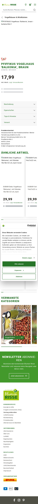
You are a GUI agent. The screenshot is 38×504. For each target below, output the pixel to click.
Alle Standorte (8, 431)
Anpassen (18, 270)
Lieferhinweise (8, 415)
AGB (5, 455)
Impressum (7, 471)
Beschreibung (8, 104)
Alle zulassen (19, 264)
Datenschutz (8, 460)
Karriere (6, 447)
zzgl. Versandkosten (16, 82)
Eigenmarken (8, 439)
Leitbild (6, 436)
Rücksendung (8, 417)
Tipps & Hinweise (10, 116)
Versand (7, 122)
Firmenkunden (8, 420)
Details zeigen (27, 258)
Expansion (7, 444)
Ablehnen (19, 276)
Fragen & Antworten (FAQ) (13, 410)
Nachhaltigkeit (9, 441)
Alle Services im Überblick (12, 423)
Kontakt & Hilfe (9, 407)
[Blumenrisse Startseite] (9, 4)
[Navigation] (35, 4)
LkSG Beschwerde (10, 465)
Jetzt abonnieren (17, 376)
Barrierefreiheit (9, 468)
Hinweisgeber (8, 463)
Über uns (7, 433)
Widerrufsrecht (9, 457)
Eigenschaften (9, 110)
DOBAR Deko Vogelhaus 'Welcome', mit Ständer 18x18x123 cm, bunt (12, 189)
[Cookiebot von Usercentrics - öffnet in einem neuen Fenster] (27, 225)
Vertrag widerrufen (10, 412)
